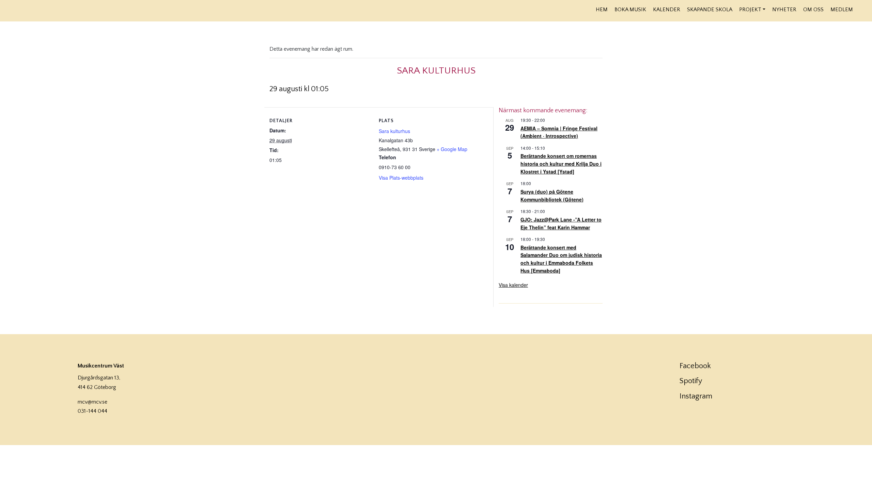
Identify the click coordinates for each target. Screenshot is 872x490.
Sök (861, 9)
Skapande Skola (709, 9)
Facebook (695, 366)
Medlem (841, 9)
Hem (602, 9)
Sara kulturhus (394, 131)
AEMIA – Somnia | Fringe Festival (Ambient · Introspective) (558, 132)
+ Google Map (452, 149)
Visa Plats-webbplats (401, 177)
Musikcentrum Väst (79, 10)
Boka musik (630, 9)
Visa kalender (513, 284)
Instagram (696, 396)
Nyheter (784, 9)
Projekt (750, 9)
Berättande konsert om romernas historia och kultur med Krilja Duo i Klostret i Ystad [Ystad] (561, 163)
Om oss (813, 9)
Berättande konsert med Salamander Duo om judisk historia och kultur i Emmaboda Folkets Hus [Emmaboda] (561, 259)
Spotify (691, 381)
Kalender (666, 9)
